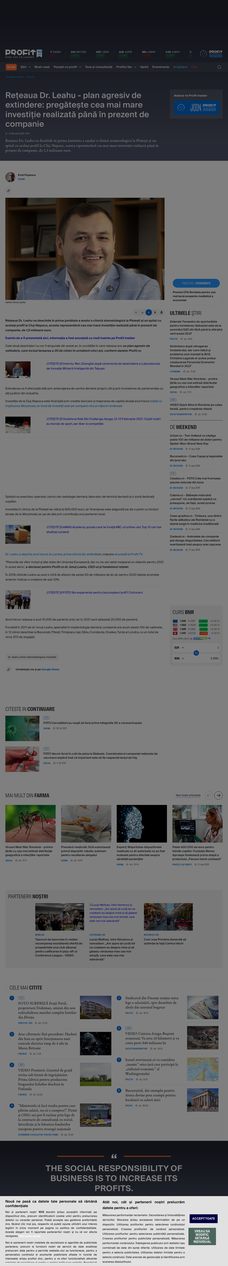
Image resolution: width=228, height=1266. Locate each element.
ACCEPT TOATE (203, 1218)
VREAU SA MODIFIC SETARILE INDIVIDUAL (202, 1236)
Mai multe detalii (30, 1236)
